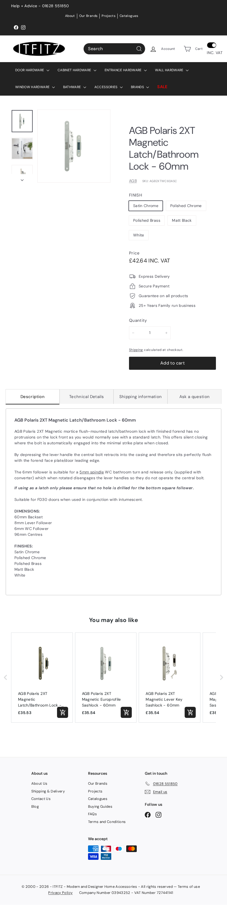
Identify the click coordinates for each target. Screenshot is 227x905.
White (138, 235)
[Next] (22, 178)
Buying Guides (100, 806)
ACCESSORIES (106, 87)
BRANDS (138, 87)
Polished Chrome (186, 205)
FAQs (92, 814)
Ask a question (194, 396)
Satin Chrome (145, 205)
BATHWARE (72, 87)
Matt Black (182, 220)
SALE (162, 87)
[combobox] (114, 49)
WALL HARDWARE (169, 70)
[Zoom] (74, 146)
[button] (5, 677)
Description (32, 396)
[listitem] (42, 678)
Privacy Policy (60, 892)
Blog (35, 806)
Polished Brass (146, 220)
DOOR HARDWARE (30, 70)
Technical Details (86, 396)
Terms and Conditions (107, 821)
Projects (108, 16)
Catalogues (129, 16)
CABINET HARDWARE (75, 70)
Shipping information (140, 396)
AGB (133, 180)
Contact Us (41, 798)
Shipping (136, 350)
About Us (39, 783)
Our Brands (88, 16)
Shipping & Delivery (48, 791)
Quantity (138, 320)
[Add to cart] (62, 712)
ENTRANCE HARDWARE (124, 70)
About (70, 16)
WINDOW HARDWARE (33, 87)
